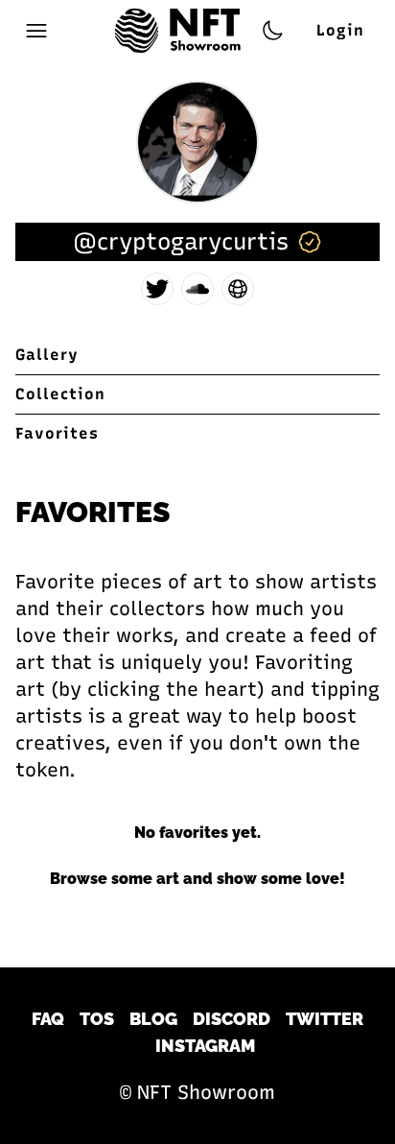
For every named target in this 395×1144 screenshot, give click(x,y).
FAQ (48, 1019)
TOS (97, 1019)
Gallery (47, 355)
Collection (60, 394)
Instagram (205, 1046)
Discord (231, 1019)
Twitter (324, 1019)
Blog (153, 1019)
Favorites (57, 433)
